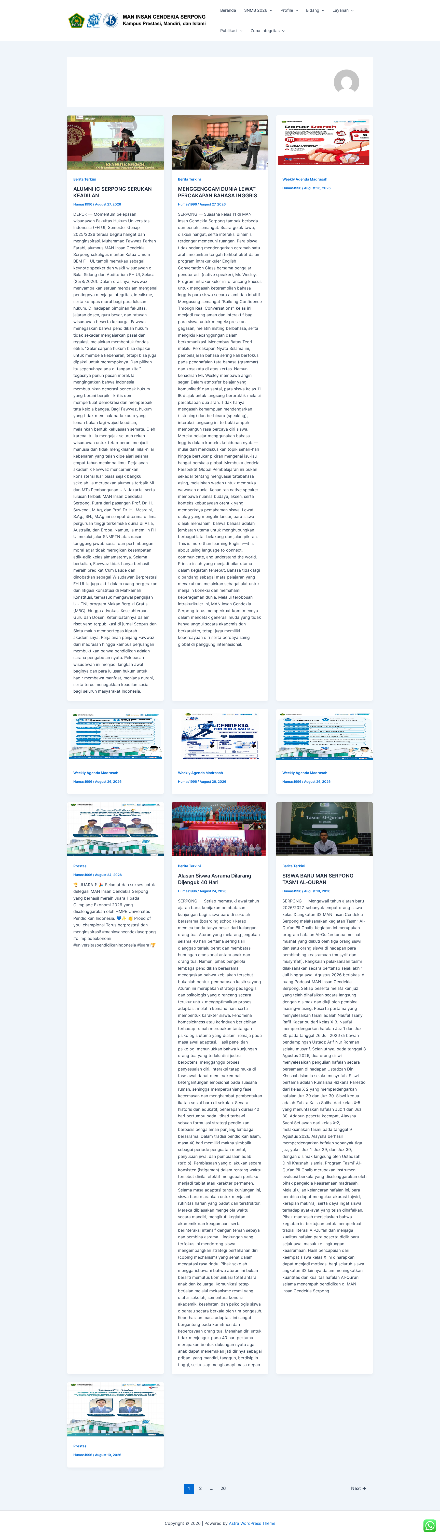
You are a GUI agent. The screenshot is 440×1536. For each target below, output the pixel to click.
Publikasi (228, 30)
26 (223, 1488)
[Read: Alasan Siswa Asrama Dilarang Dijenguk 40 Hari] (220, 829)
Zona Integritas (265, 30)
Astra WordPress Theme (252, 1523)
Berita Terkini (84, 179)
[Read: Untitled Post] (324, 142)
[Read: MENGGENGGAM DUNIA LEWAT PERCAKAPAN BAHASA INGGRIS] (220, 142)
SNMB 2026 (255, 10)
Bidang (312, 10)
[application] (269, 10)
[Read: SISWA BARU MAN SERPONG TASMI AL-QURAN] (324, 829)
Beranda (228, 10)
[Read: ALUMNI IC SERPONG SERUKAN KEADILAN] (115, 142)
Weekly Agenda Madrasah (304, 179)
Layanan (341, 10)
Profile (287, 10)
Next (358, 1488)
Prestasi (80, 866)
